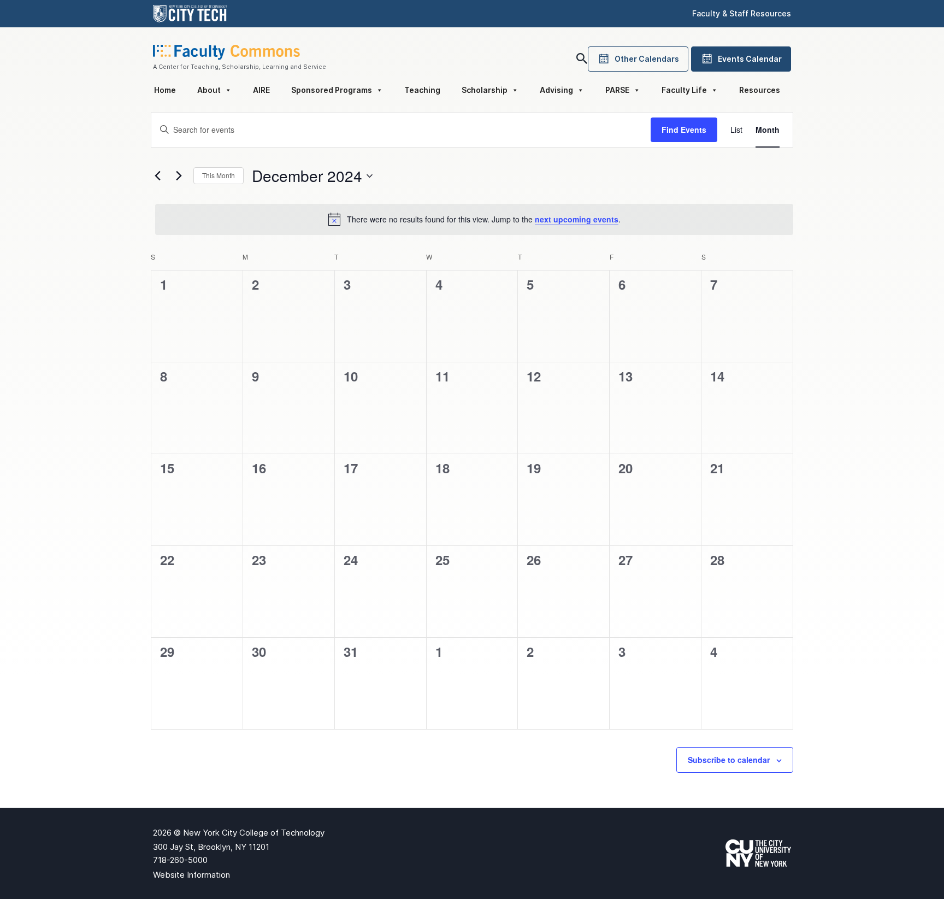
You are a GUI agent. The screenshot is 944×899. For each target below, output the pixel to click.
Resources (759, 90)
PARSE (617, 90)
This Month (218, 175)
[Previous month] (157, 176)
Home (165, 90)
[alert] (474, 219)
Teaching (422, 90)
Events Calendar (750, 58)
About (209, 90)
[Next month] (178, 176)
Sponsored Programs (331, 90)
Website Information (191, 874)
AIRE (261, 90)
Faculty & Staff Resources (741, 13)
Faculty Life (684, 90)
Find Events (684, 129)
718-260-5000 (180, 860)
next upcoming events (576, 219)
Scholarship (485, 90)
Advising (556, 90)
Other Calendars (647, 58)
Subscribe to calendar (729, 759)
